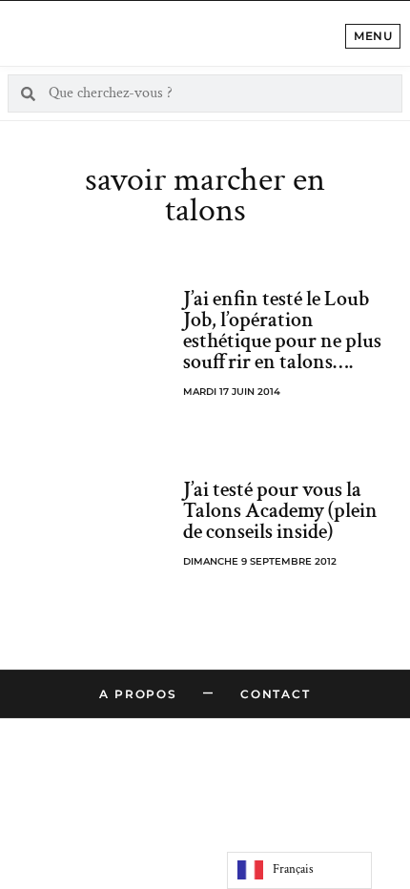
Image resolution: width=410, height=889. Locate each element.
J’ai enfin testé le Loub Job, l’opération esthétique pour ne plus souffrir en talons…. (282, 330)
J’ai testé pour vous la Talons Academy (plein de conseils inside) (280, 511)
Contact (275, 694)
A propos (137, 694)
